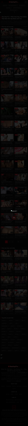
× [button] (14, 218)
